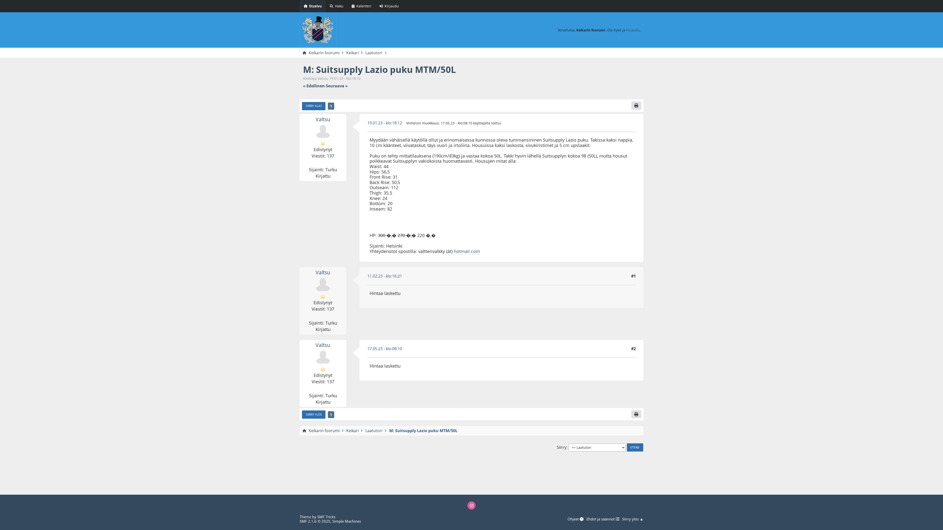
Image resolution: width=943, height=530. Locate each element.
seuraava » (337, 86)
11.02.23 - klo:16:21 (384, 276)
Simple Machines (346, 521)
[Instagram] (471, 505)
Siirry (561, 447)
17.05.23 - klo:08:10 (384, 348)
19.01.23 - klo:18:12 (384, 123)
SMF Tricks (326, 516)
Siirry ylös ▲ (632, 519)
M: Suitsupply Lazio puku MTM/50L (379, 70)
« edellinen (314, 86)
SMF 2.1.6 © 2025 (315, 521)
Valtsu (323, 119)
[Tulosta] (636, 105)
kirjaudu (633, 30)
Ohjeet (574, 519)
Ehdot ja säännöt (601, 519)
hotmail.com (467, 251)
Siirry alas (314, 106)
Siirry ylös (314, 414)
